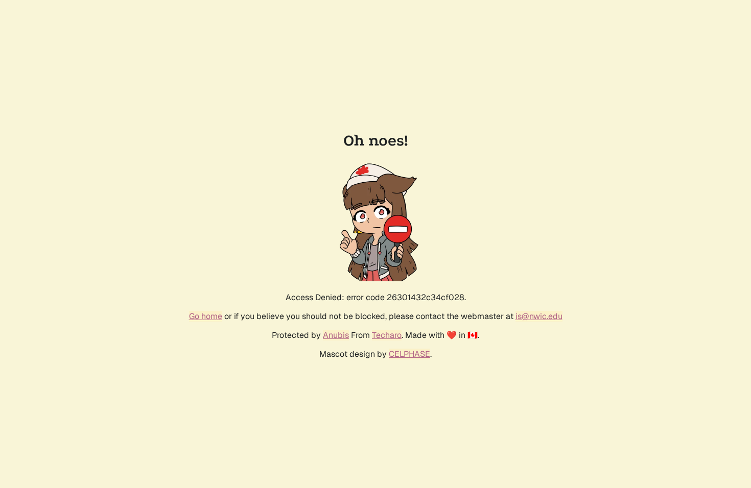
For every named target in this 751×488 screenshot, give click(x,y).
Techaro (387, 335)
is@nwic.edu (538, 316)
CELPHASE (409, 354)
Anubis (336, 335)
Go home (205, 316)
